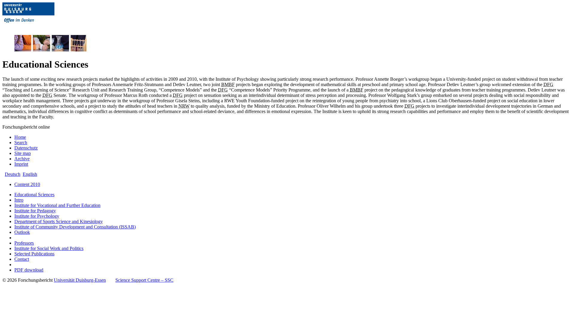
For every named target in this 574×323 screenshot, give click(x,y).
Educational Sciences (34, 194)
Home (20, 137)
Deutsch (12, 174)
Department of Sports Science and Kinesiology (58, 221)
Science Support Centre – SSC (144, 280)
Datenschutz (26, 147)
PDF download (28, 269)
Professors (24, 243)
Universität (80, 280)
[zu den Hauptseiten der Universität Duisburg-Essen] (36, 27)
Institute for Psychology (36, 216)
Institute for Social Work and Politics (48, 248)
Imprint (21, 164)
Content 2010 (27, 184)
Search (20, 142)
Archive (22, 158)
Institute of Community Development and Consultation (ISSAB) (75, 226)
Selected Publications (34, 253)
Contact (21, 259)
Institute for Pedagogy (35, 210)
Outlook (22, 232)
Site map (22, 153)
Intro (18, 199)
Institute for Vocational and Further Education (57, 205)
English (30, 174)
